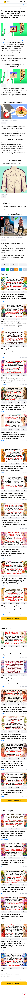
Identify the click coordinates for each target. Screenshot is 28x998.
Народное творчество (6, 328)
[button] (5, 264)
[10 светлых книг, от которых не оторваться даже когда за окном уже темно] (14, 850)
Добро (2, 499)
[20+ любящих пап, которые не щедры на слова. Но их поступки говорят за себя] (14, 367)
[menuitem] (4, 4)
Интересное (4, 384)
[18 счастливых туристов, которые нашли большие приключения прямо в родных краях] (14, 877)
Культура (3, 866)
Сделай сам (4, 8)
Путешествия (4, 893)
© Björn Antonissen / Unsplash (7, 237)
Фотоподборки (4, 839)
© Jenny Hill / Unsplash (18, 237)
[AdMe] (7, 2)
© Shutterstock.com (5, 120)
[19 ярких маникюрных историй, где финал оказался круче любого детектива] (14, 779)
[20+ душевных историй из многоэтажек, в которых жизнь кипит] (14, 904)
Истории (3, 301)
